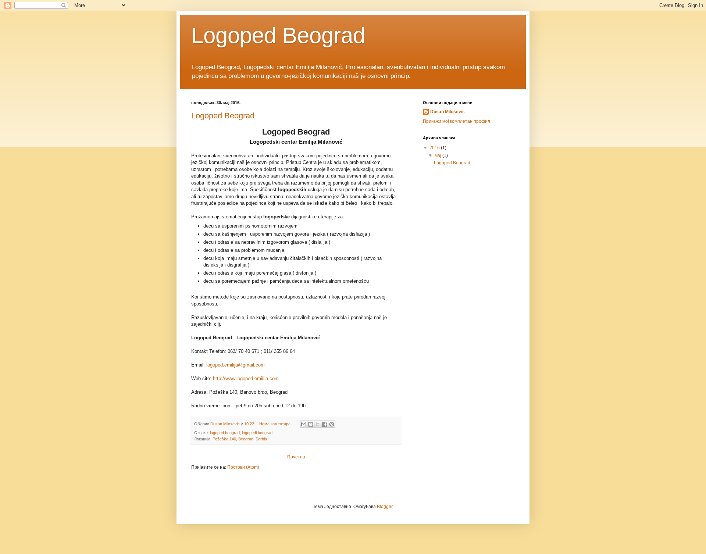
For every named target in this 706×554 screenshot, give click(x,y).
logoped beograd (225, 432)
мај (438, 155)
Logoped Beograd (222, 115)
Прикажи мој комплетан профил (456, 121)
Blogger (384, 506)
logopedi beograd (257, 432)
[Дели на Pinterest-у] (331, 424)
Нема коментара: (276, 424)
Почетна (296, 457)
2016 (435, 147)
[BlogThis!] (310, 424)
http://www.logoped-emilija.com (246, 378)
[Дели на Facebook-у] (324, 424)
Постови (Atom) (243, 467)
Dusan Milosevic (447, 111)
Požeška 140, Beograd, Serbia (240, 439)
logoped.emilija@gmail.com (235, 365)
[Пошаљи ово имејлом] (303, 424)
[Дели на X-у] (317, 424)
